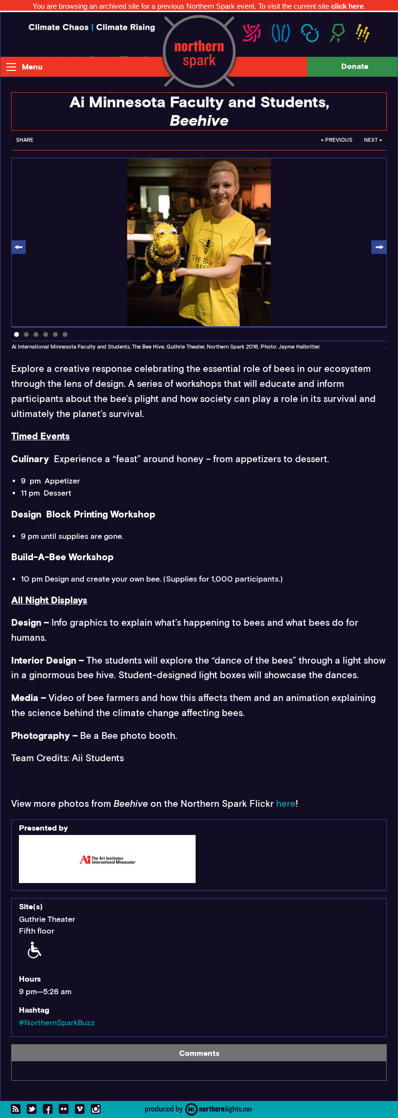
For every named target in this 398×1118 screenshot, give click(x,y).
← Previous (336, 140)
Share (24, 140)
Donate (354, 66)
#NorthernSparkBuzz (57, 1022)
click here (347, 6)
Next (378, 247)
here (286, 803)
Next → (373, 140)
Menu (32, 66)
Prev (19, 247)
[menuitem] (24, 142)
